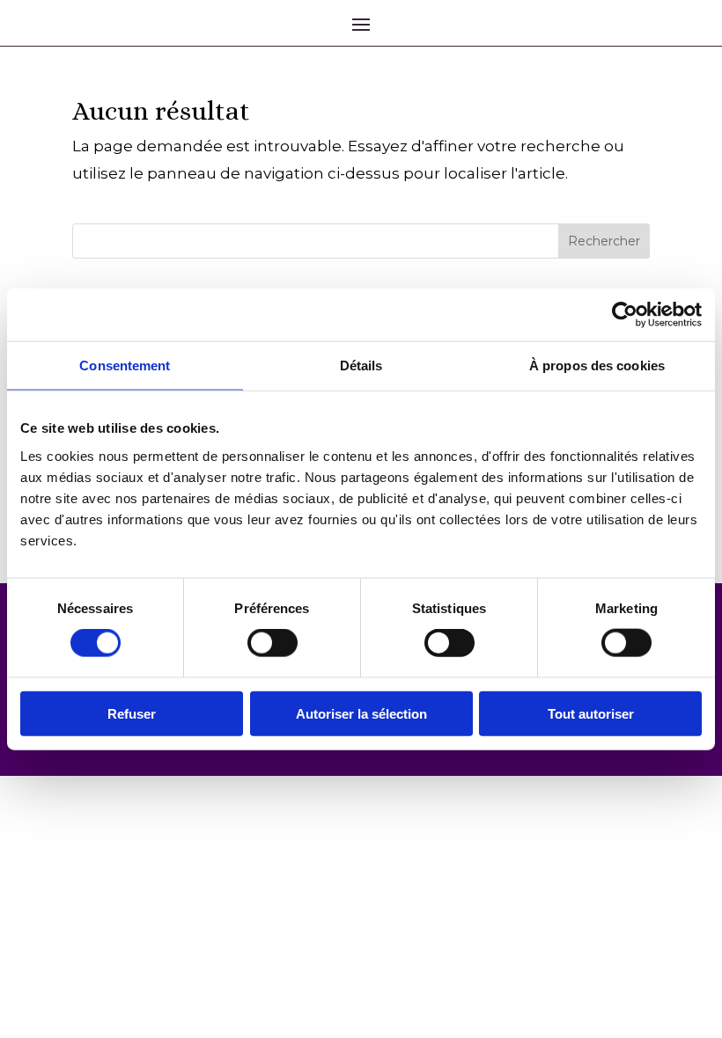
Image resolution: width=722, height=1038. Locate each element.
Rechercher (604, 241)
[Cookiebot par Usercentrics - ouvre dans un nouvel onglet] (625, 315)
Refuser (131, 712)
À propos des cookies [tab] (597, 365)
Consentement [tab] (124, 365)
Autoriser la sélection (361, 712)
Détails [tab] (361, 365)
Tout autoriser (591, 712)
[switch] (272, 643)
